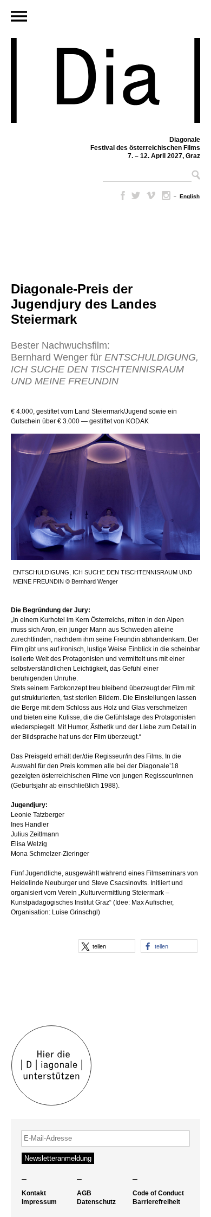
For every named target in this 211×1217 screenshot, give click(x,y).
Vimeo (151, 195)
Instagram (166, 195)
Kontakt (34, 1193)
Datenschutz (96, 1202)
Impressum (39, 1202)
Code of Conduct (158, 1193)
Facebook (120, 195)
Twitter (135, 195)
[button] (106, 946)
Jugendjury (28, 805)
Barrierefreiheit (156, 1202)
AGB (84, 1193)
